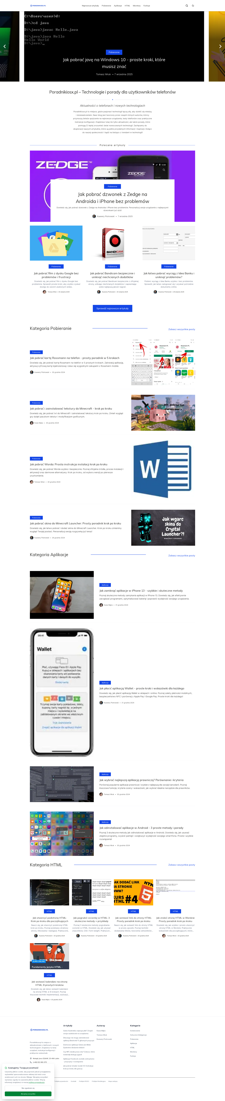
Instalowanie (135, 1031)
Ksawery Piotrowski (104, 1039)
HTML (127, 5)
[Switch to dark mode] (193, 6)
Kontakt (73, 1081)
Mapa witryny (112, 1081)
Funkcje (146, 5)
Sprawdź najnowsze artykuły (113, 308)
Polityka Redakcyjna (99, 1081)
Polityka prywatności (61, 1081)
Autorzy (101, 1025)
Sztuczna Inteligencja (138, 1035)
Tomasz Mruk (102, 1035)
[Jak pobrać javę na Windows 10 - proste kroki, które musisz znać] (112, 46)
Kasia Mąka (101, 1031)
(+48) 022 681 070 (40, 1062)
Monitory (137, 5)
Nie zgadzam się (28, 1088)
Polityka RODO (84, 1081)
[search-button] (187, 5)
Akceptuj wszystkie (28, 1094)
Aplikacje (118, 5)
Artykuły (67, 1025)
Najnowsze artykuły (90, 5)
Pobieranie (106, 5)
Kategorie (135, 1025)
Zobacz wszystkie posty (181, 329)
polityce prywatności (37, 1082)
